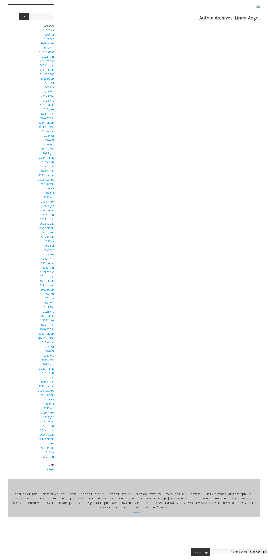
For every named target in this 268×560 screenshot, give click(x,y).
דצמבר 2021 (47, 272)
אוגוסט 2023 (47, 184)
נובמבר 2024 (47, 118)
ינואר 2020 (48, 373)
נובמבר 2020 (47, 329)
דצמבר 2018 (47, 430)
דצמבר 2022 (47, 219)
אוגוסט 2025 (47, 78)
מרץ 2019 (48, 417)
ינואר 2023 (48, 215)
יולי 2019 (49, 399)
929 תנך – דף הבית (120, 494)
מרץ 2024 (48, 153)
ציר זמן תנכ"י (33, 503)
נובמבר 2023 (47, 171)
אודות (73, 494)
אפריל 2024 (47, 149)
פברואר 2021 (47, 316)
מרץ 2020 (48, 364)
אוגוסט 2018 (47, 448)
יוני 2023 (49, 193)
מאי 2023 (49, 197)
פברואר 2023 (46, 210)
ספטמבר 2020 (46, 338)
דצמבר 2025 (47, 61)
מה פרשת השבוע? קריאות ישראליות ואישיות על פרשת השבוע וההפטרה (194, 503)
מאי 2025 (49, 92)
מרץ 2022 (48, 259)
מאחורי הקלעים (47, 498)
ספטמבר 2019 (46, 391)
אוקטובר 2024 (46, 122)
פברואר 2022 (46, 263)
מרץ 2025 (48, 100)
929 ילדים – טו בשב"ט (148, 494)
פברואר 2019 (46, 421)
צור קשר (49, 503)
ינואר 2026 (48, 56)
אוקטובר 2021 (46, 281)
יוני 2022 (49, 245)
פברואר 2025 (46, 105)
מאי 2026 (48, 39)
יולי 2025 (49, 83)
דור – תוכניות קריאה (54, 494)
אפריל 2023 (47, 201)
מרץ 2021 (48, 311)
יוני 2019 (49, 404)
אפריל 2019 (47, 413)
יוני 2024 (49, 140)
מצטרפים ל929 (131, 503)
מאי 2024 (48, 144)
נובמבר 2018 (47, 434)
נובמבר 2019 (47, 382)
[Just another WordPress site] (255, 6)
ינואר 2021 (48, 320)
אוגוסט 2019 (47, 395)
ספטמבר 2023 (46, 180)
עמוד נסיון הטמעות (69, 503)
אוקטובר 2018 (46, 439)
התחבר (50, 469)
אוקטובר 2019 (46, 386)
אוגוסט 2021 (47, 289)
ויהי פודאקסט (135, 498)
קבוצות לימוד (160, 507)
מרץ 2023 (48, 206)
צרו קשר (16, 503)
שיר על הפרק (140, 507)
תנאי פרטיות (121, 507)
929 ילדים (196, 494)
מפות (147, 503)
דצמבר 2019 (47, 377)
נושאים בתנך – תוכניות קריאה (101, 503)
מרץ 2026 (48, 48)
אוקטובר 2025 (46, 70)
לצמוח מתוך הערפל (72, 498)
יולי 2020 (49, 347)
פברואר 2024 (46, 158)
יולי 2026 (49, 30)
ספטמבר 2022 (46, 232)
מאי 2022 (49, 250)
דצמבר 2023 (47, 166)
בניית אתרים (130, 512)
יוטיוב (90, 498)
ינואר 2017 (48, 456)
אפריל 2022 (47, 254)
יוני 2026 (49, 34)
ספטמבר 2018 (46, 443)
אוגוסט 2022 (47, 237)
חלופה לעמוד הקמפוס (110, 498)
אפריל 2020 (47, 360)
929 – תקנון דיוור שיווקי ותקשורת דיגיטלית (230, 494)
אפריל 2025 (47, 96)
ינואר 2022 (48, 267)
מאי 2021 (49, 303)
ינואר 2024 (48, 162)
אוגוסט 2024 (47, 131)
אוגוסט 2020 (47, 342)
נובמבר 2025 (47, 65)
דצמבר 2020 (47, 325)
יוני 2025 (49, 87)
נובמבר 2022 (47, 223)
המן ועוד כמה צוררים (26, 494)
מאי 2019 (49, 408)
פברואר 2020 (46, 369)
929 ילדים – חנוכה (176, 494)
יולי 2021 (49, 294)
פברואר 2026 (46, 52)
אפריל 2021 (47, 307)
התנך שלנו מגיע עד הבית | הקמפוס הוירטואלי (227, 498)
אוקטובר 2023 (46, 175)
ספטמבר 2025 (46, 74)
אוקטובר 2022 (46, 228)
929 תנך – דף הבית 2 (93, 494)
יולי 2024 (49, 136)
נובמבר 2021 (47, 276)
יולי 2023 (49, 188)
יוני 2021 (49, 298)
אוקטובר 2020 (46, 333)
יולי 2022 (49, 241)
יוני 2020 (49, 351)
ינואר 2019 (48, 426)
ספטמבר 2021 (46, 285)
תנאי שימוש (105, 507)
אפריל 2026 (47, 43)
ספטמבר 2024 (46, 127)
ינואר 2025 (48, 109)
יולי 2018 (49, 452)
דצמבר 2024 (47, 114)
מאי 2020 (48, 355)
